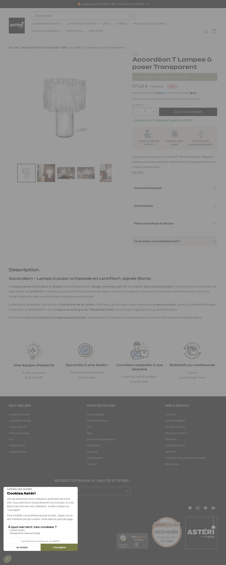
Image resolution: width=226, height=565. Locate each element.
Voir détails (148, 144)
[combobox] (83, 16)
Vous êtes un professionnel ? (157, 241)
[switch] (139, 544)
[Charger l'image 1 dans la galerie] (26, 173)
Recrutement (95, 457)
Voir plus (137, 172)
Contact (92, 464)
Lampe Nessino (18, 451)
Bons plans (93, 445)
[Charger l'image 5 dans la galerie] (106, 173)
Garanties (171, 439)
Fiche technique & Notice (154, 223)
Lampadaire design (20, 420)
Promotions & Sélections (101, 439)
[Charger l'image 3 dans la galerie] (66, 173)
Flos (11, 439)
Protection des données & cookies (185, 457)
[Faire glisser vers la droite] (119, 173)
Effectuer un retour (176, 433)
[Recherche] (131, 16)
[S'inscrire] (126, 491)
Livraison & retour (175, 426)
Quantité (137, 104)
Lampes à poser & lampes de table (43, 47)
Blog (89, 433)
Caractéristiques (148, 188)
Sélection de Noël (97, 420)
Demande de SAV (175, 445)
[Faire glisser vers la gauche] (13, 173)
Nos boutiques (96, 414)
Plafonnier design (19, 433)
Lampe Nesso (17, 445)
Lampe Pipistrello (19, 414)
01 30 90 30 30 (200, 141)
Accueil (13, 47)
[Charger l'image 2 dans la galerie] (46, 173)
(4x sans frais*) (173, 92)
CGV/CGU (170, 414)
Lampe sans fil (17, 426)
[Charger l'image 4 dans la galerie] (86, 173)
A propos (92, 451)
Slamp (135, 54)
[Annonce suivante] (216, 4)
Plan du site (172, 464)
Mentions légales (175, 420)
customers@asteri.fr (201, 144)
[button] (47, 23)
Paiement (170, 451)
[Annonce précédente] (10, 4)
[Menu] (146, 535)
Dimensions (143, 206)
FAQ (89, 426)
